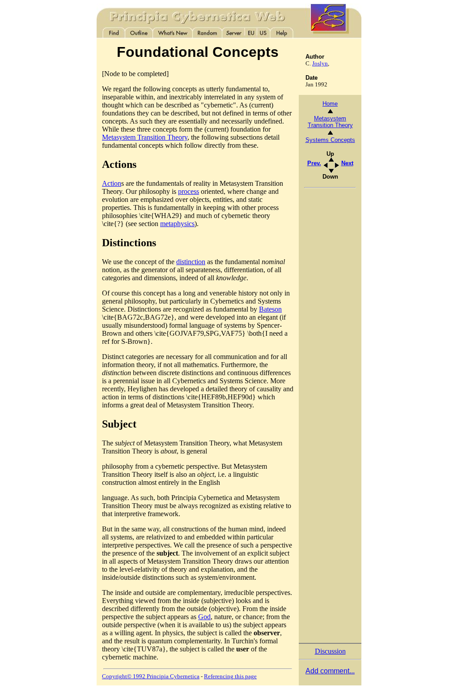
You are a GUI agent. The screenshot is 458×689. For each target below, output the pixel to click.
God (204, 617)
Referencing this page (230, 676)
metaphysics (177, 223)
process (188, 191)
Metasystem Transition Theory (144, 137)
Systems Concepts (330, 140)
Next (347, 163)
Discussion (330, 651)
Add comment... (330, 671)
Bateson (270, 309)
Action (111, 183)
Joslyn (320, 63)
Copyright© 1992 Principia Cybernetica (150, 676)
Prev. (314, 163)
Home (330, 103)
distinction (190, 261)
